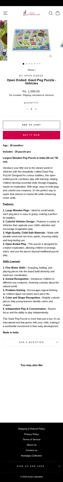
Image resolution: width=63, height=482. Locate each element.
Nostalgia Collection (31, 455)
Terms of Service (31, 439)
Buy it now (31, 135)
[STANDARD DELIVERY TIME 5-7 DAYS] (31, 3)
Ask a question (31, 342)
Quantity (31, 103)
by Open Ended (31, 76)
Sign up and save (31, 466)
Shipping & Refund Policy (31, 429)
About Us (31, 445)
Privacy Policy (31, 434)
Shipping (27, 95)
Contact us (31, 450)
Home (31, 70)
